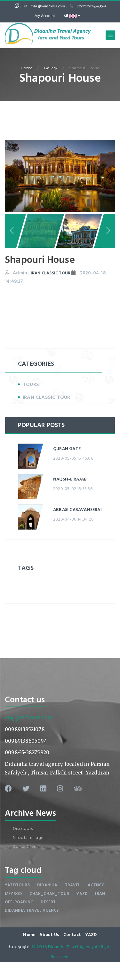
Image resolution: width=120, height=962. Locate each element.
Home (26, 67)
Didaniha (47, 885)
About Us (49, 934)
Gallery (50, 67)
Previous (13, 174)
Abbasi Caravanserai (77, 509)
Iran (100, 894)
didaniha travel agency (32, 910)
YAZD (91, 934)
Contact (72, 934)
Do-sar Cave (24, 846)
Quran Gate (67, 448)
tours (31, 384)
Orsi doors (23, 828)
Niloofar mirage (28, 837)
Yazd (82, 894)
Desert (48, 902)
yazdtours (17, 885)
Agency (96, 885)
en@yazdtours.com (28, 718)
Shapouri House (84, 67)
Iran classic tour (46, 397)
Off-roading (19, 902)
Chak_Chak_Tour (49, 894)
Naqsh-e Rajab (70, 479)
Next (107, 174)
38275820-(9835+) (91, 6)
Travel (72, 885)
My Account (45, 16)
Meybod (13, 894)
